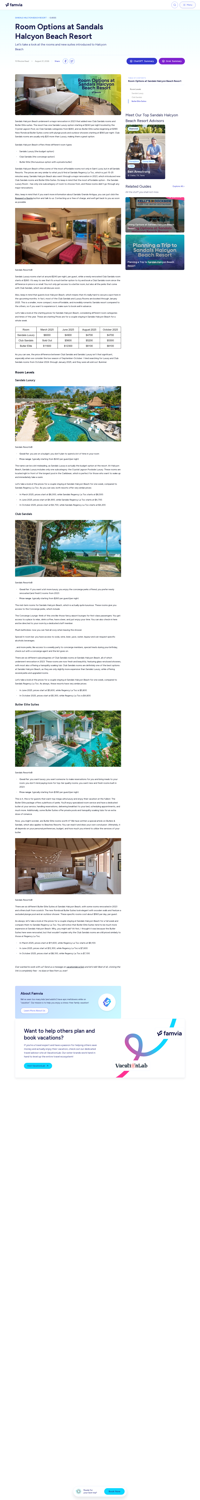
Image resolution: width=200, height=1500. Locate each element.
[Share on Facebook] (65, 61)
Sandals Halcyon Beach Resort (31, 18)
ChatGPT (144, 61)
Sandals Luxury (137, 93)
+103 (131, 166)
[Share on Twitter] (72, 61)
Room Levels (135, 89)
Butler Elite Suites (139, 101)
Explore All (178, 186)
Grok (174, 61)
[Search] (174, 5)
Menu (189, 5)
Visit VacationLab (36, 1065)
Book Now (114, 1491)
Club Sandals (137, 97)
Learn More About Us (34, 1010)
